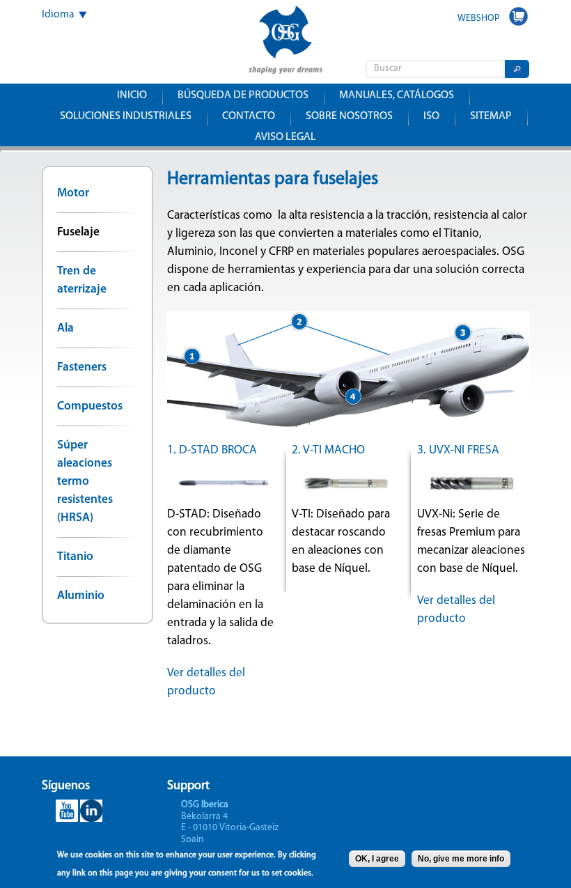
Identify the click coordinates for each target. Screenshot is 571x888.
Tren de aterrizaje (82, 280)
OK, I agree (377, 859)
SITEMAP (491, 116)
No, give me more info (461, 859)
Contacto (248, 116)
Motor (73, 193)
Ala (65, 328)
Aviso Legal (285, 137)
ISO (431, 116)
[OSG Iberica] (285, 64)
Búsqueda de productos (243, 95)
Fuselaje (78, 232)
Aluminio (80, 596)
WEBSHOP (478, 18)
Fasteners (82, 367)
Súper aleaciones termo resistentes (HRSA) (85, 481)
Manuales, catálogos (396, 95)
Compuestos (90, 406)
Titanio (75, 557)
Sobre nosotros (349, 116)
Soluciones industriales (125, 116)
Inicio (132, 95)
